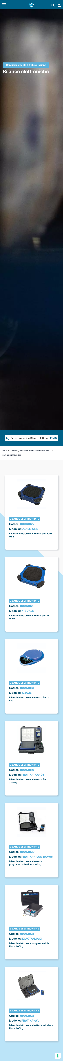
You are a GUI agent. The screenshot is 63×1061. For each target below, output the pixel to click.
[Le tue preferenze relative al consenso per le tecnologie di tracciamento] (58, 1056)
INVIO (53, 438)
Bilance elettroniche (24, 518)
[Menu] (4, 5)
